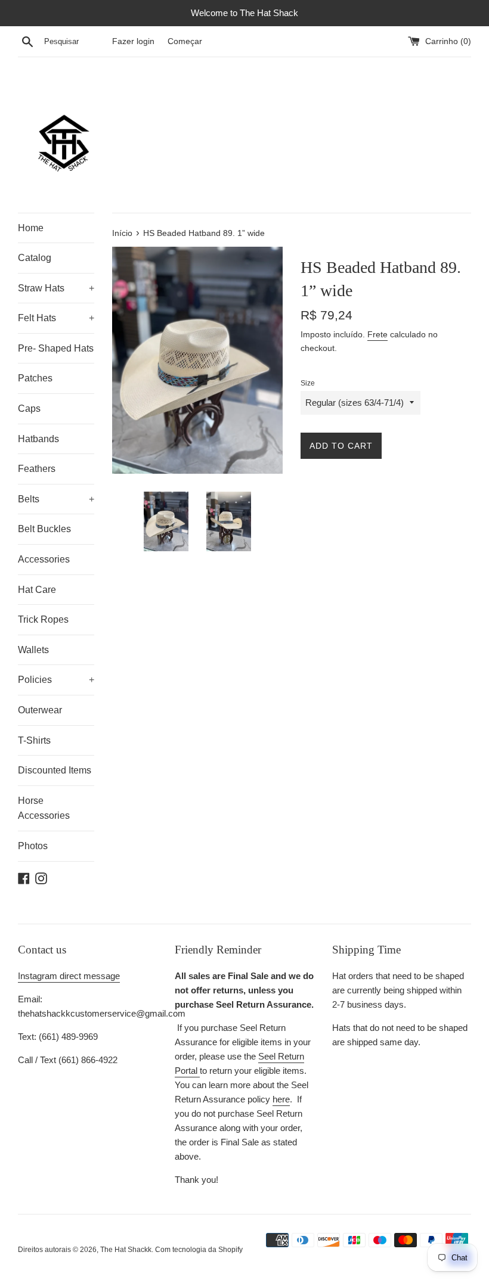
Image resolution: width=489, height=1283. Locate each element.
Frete (377, 334)
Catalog (34, 258)
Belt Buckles (44, 529)
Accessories (44, 559)
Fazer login (133, 41)
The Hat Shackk (125, 1249)
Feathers (36, 469)
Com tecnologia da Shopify (199, 1249)
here (281, 1099)
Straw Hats (56, 288)
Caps (29, 408)
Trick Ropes (43, 619)
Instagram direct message (69, 976)
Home (31, 228)
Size (308, 383)
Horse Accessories (44, 808)
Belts (56, 499)
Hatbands (38, 439)
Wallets (33, 650)
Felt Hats (56, 318)
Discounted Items (54, 770)
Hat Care (37, 590)
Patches (35, 378)
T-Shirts (34, 740)
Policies (56, 680)
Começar (185, 41)
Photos (33, 846)
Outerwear (40, 710)
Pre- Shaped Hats (56, 348)
